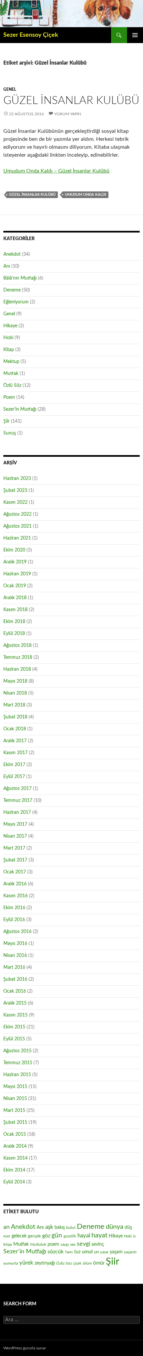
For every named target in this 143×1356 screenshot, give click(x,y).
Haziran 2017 (17, 812)
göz (46, 1235)
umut (87, 1251)
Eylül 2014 (14, 1182)
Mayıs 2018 (15, 681)
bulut (70, 1227)
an (6, 1227)
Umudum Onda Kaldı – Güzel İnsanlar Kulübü (56, 171)
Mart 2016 (14, 967)
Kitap (8, 349)
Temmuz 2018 (17, 657)
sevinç (97, 1244)
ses (72, 1244)
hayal (83, 1235)
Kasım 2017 (15, 753)
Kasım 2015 (15, 1015)
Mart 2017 (14, 848)
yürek (26, 1263)
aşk (49, 1227)
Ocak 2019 (14, 586)
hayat (99, 1235)
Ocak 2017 (14, 872)
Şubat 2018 (15, 717)
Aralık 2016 (15, 884)
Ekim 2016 (14, 908)
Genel (9, 89)
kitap (7, 1244)
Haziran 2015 (17, 1074)
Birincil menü (135, 35)
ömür (98, 1263)
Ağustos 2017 (17, 788)
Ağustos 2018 (17, 645)
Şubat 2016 (15, 979)
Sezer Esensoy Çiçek (30, 35)
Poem (9, 397)
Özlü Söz (12, 385)
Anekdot (12, 254)
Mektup (11, 361)
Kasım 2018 (15, 609)
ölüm (87, 1263)
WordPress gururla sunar (24, 1348)
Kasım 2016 (15, 896)
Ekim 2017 (14, 764)
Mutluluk (38, 1244)
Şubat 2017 (15, 860)
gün (57, 1235)
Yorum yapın (67, 114)
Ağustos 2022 (17, 514)
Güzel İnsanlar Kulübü (71, 100)
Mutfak (10, 373)
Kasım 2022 (15, 502)
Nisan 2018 (15, 693)
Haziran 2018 (17, 669)
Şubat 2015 (15, 1122)
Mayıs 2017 (15, 824)
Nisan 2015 (15, 1098)
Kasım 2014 (15, 1158)
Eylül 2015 (14, 1039)
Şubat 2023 (15, 490)
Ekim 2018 (14, 621)
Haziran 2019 (17, 574)
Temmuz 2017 (17, 800)
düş (128, 1227)
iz (134, 1236)
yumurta (10, 1263)
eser (6, 1236)
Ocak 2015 (14, 1134)
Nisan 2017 (15, 836)
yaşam (116, 1252)
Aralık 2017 (15, 741)
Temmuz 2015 (17, 1063)
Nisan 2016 (15, 955)
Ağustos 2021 (17, 526)
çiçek (77, 1263)
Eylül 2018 (14, 633)
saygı (65, 1244)
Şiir (6, 421)
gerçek (34, 1236)
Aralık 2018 (15, 598)
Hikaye (10, 326)
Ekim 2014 (14, 1170)
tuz (77, 1252)
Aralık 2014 (15, 1146)
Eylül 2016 (14, 919)
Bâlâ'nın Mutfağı (20, 278)
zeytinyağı (45, 1263)
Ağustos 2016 (17, 931)
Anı (6, 266)
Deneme (12, 290)
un (96, 1252)
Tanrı (69, 1252)
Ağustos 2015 (17, 1051)
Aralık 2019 (15, 562)
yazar (104, 1252)
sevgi (83, 1244)
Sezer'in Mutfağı (19, 409)
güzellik (70, 1236)
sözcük (56, 1251)
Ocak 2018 (14, 729)
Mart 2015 (14, 1110)
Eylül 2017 (14, 776)
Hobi (8, 338)
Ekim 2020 (14, 550)
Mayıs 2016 (15, 943)
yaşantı (130, 1252)
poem (53, 1244)
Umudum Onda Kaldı (85, 194)
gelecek (19, 1236)
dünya (114, 1227)
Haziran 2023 (17, 478)
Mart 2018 (14, 705)
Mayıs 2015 (15, 1086)
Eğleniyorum (16, 302)
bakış (60, 1227)
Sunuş (9, 433)
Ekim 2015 (14, 1027)
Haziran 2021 (17, 538)
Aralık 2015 (15, 1003)
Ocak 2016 (14, 991)
